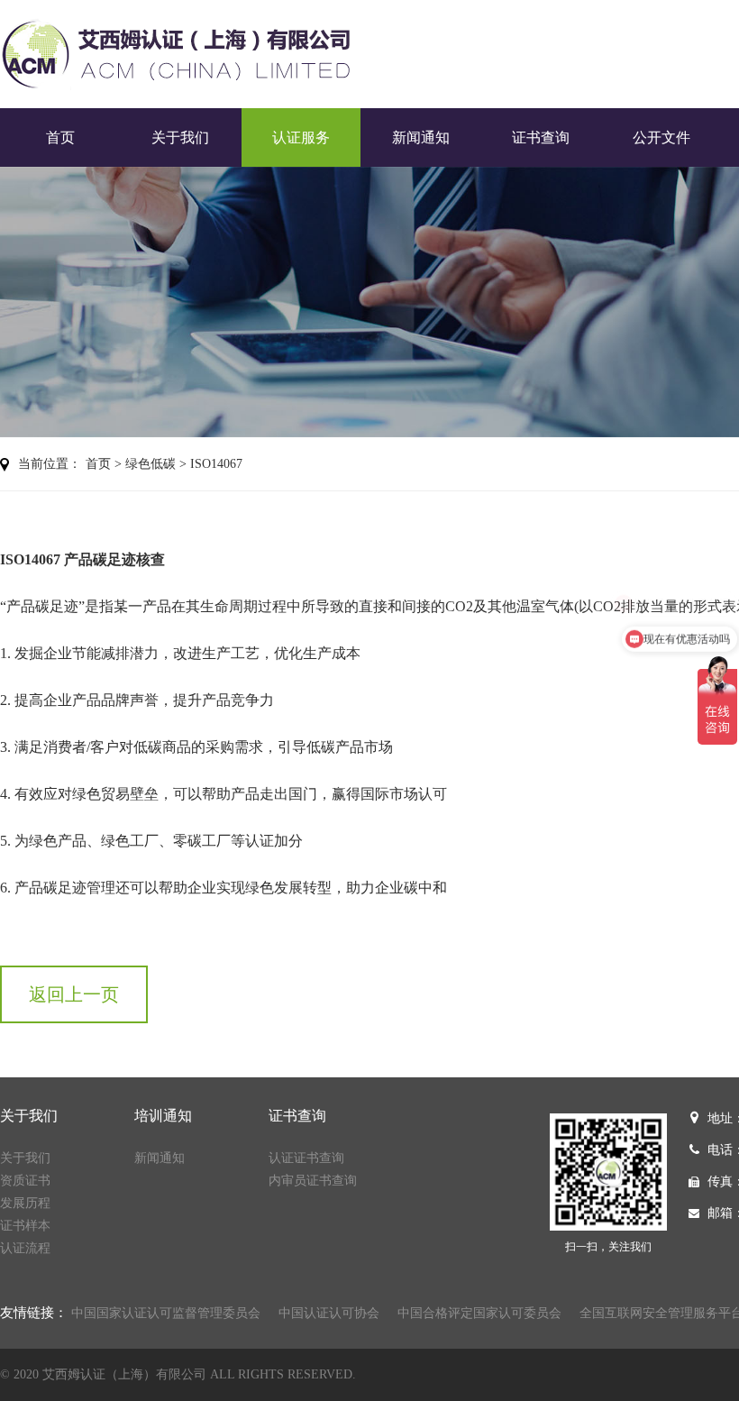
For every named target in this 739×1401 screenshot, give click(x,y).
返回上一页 (74, 994)
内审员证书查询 (313, 1180)
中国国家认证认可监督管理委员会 (165, 1313)
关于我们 (180, 137)
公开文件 (661, 137)
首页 (60, 137)
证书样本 (25, 1225)
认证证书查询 (306, 1158)
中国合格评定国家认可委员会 (479, 1313)
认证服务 (301, 137)
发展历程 (25, 1203)
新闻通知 (421, 137)
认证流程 (25, 1248)
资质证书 (25, 1180)
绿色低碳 (150, 464)
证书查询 (541, 137)
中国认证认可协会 (328, 1313)
